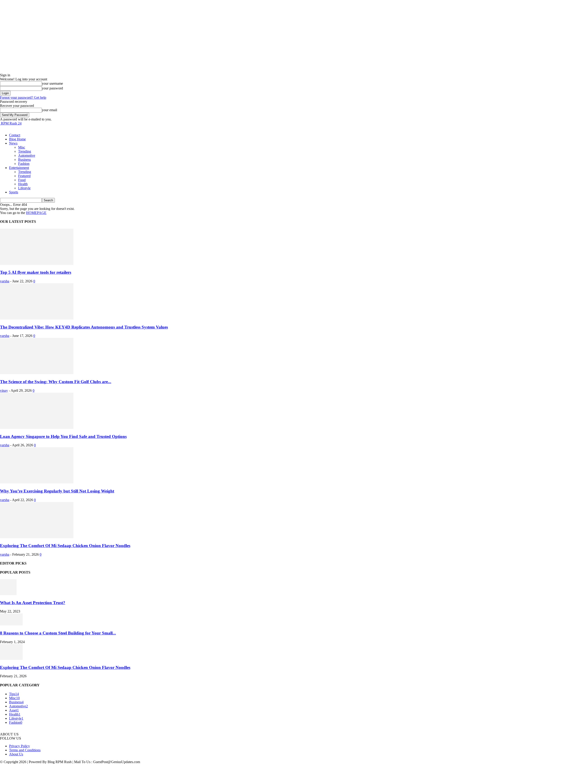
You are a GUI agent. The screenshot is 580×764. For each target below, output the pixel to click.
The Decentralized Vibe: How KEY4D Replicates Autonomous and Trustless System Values (84, 327)
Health (23, 184)
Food (22, 180)
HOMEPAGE (36, 213)
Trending (24, 151)
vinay (4, 390)
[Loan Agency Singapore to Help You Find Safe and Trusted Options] (36, 428)
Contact (14, 135)
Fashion (23, 164)
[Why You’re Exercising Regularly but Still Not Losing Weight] (36, 482)
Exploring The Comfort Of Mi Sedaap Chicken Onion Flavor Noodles (65, 545)
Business (24, 159)
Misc (21, 147)
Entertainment (19, 168)
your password (52, 88)
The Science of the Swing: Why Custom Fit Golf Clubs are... (55, 381)
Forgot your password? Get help (23, 97)
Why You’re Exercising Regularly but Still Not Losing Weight (57, 491)
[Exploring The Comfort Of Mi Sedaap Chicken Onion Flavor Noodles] (36, 537)
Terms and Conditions (25, 750)
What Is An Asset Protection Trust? (32, 602)
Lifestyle (24, 188)
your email (49, 110)
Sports (13, 192)
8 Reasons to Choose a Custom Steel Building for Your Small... (58, 633)
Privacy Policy (19, 746)
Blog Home (17, 139)
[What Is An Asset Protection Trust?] (8, 594)
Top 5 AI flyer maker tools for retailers (35, 272)
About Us (16, 754)
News (13, 143)
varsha (4, 281)
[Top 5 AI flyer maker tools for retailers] (36, 264)
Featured (24, 176)
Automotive (26, 155)
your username (52, 83)
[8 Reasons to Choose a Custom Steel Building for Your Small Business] (11, 624)
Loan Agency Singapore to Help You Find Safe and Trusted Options (63, 436)
